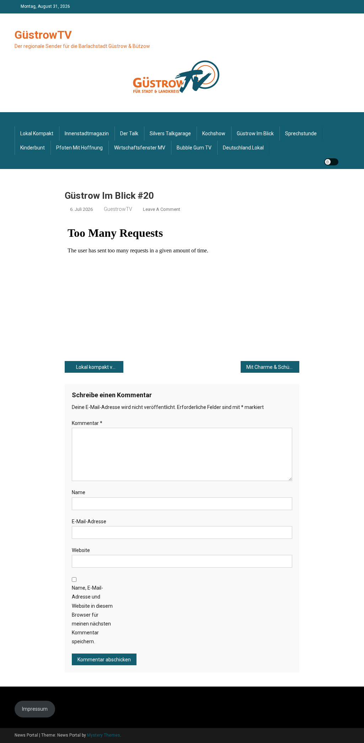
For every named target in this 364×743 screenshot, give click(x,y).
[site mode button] (331, 161)
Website (81, 550)
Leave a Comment (161, 209)
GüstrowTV (43, 35)
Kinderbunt (32, 148)
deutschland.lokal (243, 148)
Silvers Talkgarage (170, 133)
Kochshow (213, 133)
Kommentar (87, 423)
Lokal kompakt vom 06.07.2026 (99, 367)
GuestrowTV (118, 209)
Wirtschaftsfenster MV (139, 148)
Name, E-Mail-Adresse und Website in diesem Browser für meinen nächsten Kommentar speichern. (92, 614)
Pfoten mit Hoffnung (79, 148)
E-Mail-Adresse (89, 521)
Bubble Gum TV (194, 148)
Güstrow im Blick (255, 133)
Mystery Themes (103, 735)
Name (78, 492)
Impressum (35, 709)
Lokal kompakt (36, 133)
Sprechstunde (301, 133)
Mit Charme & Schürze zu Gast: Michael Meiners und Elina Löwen (272, 367)
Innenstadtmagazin (87, 133)
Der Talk (129, 133)
